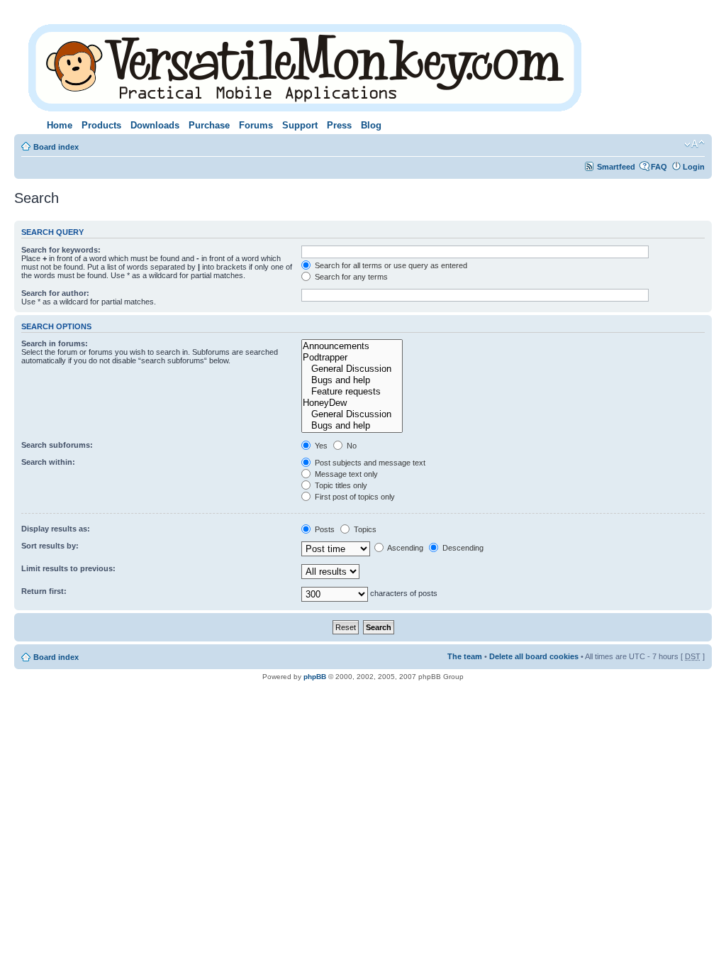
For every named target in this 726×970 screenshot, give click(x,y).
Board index (56, 147)
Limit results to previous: (68, 568)
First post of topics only (354, 496)
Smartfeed (616, 166)
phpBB (314, 676)
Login (694, 166)
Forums (256, 125)
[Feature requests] (352, 391)
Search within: (48, 462)
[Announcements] (352, 346)
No (351, 445)
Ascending (404, 548)
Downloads (154, 125)
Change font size (694, 144)
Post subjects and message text (369, 462)
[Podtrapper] (352, 357)
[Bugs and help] (352, 380)
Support (300, 125)
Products (101, 125)
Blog (371, 125)
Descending (462, 548)
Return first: (44, 591)
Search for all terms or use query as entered (390, 265)
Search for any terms (350, 276)
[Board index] (306, 65)
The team (464, 656)
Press (339, 125)
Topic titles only (340, 485)
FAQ (659, 166)
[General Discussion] (352, 369)
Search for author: (55, 293)
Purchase (209, 125)
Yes (320, 445)
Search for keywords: (61, 250)
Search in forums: (54, 343)
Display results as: (55, 528)
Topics (364, 529)
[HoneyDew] (352, 403)
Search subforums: (57, 445)
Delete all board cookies (534, 656)
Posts (324, 529)
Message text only (345, 474)
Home (59, 125)
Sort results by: (50, 545)
